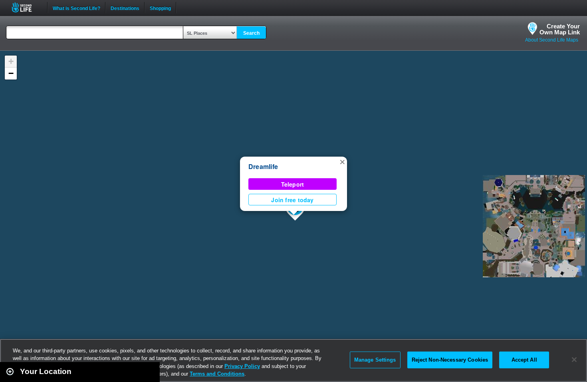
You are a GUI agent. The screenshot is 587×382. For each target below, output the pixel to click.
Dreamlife (263, 166)
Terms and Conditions (217, 374)
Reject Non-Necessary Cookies (450, 360)
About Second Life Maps (551, 40)
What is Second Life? (76, 8)
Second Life (26, 7)
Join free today (292, 200)
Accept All (524, 360)
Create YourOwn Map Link (559, 29)
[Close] (574, 359)
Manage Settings (375, 360)
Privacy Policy (242, 366)
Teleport (292, 184)
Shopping (160, 8)
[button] (342, 161)
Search (251, 33)
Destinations (125, 8)
